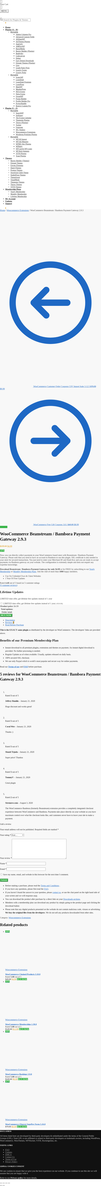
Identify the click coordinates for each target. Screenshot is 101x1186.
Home (2, 210)
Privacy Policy (11, 1162)
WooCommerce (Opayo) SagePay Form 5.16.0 (25, 1124)
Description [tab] (10, 620)
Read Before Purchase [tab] (14, 625)
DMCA (8, 1154)
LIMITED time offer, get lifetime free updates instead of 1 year (33, 603)
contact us (56, 892)
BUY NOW (6, 615)
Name (3, 863)
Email (3, 869)
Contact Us (10, 1157)
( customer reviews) (8, 585)
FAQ (46, 889)
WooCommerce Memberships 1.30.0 (21, 1024)
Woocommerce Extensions (18, 210)
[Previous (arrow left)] (1, 1185)
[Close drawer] (1, 7)
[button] (3, 23)
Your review (6, 858)
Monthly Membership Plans (24, 571)
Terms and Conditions (50, 886)
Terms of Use (10, 1159)
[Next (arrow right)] (4, 1185)
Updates (8, 1152)
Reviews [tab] (9, 622)
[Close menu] (1, 1)
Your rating (5, 835)
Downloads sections (71, 899)
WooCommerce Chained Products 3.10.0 (22, 974)
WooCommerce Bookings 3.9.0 (18, 1074)
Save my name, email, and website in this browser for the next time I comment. (36, 874)
